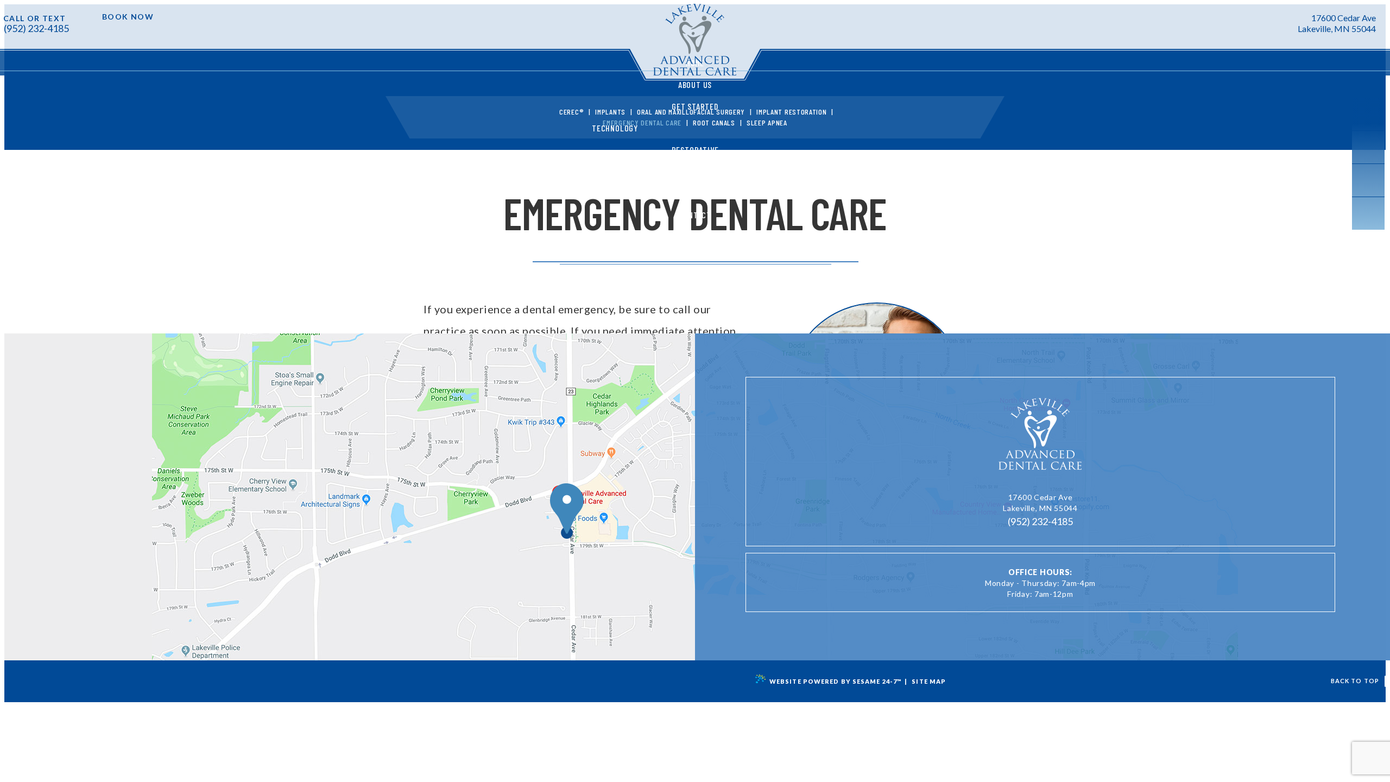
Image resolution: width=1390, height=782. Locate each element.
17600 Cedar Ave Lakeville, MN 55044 (1337, 23)
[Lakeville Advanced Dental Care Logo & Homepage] (695, 42)
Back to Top (1355, 680)
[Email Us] (1282, 22)
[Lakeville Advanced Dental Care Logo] (1040, 437)
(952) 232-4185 (36, 28)
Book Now (128, 16)
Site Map (929, 681)
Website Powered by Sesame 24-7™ (835, 681)
